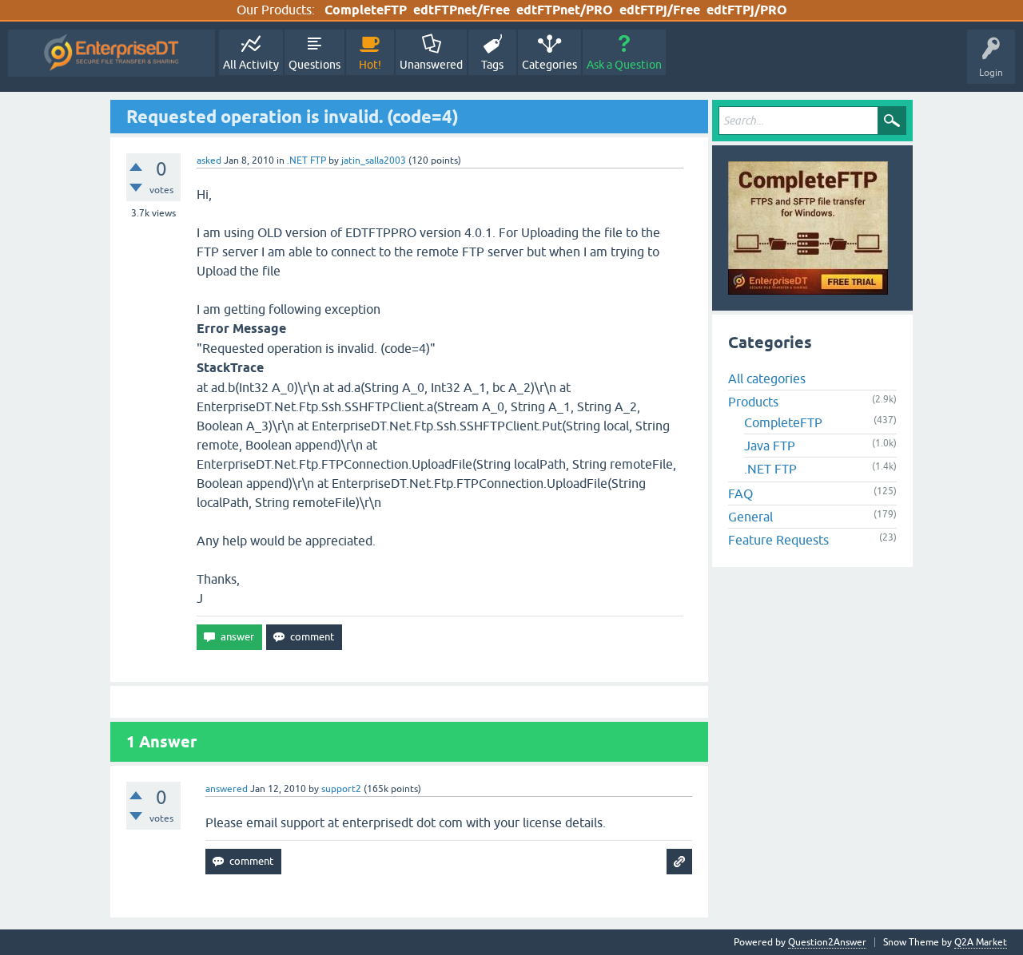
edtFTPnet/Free (461, 10)
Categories (549, 64)
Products (753, 401)
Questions (314, 64)
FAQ (740, 493)
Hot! (370, 64)
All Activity (251, 64)
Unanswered (431, 64)
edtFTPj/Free (659, 10)
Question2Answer (827, 942)
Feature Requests (778, 540)
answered (226, 789)
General (750, 516)
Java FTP (769, 445)
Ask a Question (624, 64)
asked (209, 160)
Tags (492, 64)
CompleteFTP (365, 10)
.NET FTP (306, 160)
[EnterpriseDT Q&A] (111, 53)
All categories (767, 378)
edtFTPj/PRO (747, 10)
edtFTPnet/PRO (564, 10)
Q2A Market (980, 942)
